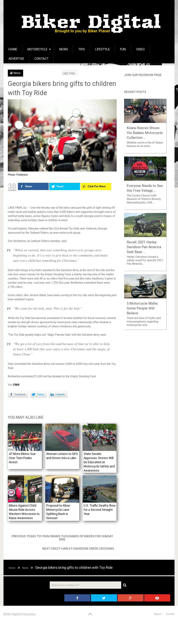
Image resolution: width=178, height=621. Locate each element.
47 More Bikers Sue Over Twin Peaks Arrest (22, 458)
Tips (81, 49)
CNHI (16, 384)
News (63, 49)
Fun (123, 49)
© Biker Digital (11, 614)
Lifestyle (102, 49)
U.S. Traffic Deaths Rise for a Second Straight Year (99, 510)
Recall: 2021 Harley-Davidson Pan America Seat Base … (144, 247)
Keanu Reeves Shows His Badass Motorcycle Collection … (145, 133)
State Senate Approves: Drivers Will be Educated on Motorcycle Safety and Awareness (99, 462)
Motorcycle (37, 49)
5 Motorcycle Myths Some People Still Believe (142, 308)
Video (140, 49)
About (157, 614)
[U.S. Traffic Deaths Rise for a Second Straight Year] (100, 489)
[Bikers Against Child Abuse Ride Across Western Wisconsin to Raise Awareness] (25, 489)
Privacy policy (28, 614)
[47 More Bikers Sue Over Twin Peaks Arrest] (25, 437)
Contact (41, 58)
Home (13, 49)
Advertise (16, 58)
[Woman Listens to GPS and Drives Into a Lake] (62, 437)
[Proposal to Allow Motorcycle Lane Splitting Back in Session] (62, 489)
